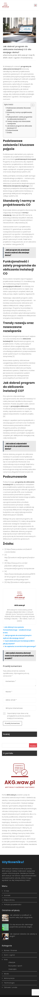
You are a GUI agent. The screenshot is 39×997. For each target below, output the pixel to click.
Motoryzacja (9, 978)
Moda (6, 974)
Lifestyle (12, 962)
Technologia (9, 983)
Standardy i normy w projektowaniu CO (19, 113)
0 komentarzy (27, 58)
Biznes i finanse (10, 950)
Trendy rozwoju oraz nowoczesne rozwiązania (18, 122)
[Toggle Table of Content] (31, 105)
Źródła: (9, 133)
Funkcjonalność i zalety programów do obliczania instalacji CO (19, 118)
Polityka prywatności (12, 904)
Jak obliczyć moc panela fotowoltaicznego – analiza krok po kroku (17, 630)
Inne (6, 959)
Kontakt (7, 895)
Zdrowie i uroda (10, 987)
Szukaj (33, 746)
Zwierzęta (12, 969)
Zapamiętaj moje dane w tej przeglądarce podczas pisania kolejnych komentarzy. (18, 716)
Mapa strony (9, 900)
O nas (6, 891)
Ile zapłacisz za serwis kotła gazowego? (20, 646)
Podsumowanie (12, 130)
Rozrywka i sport (15, 966)
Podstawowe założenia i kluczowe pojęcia (19, 109)
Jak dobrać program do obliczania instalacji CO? (19, 127)
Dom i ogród (14, 58)
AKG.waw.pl (23, 55)
